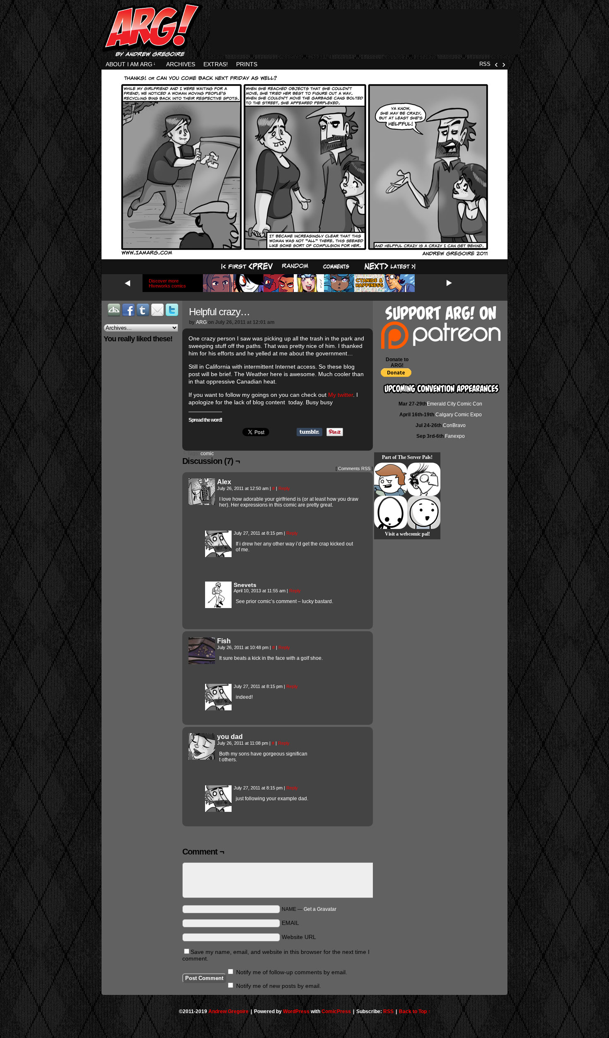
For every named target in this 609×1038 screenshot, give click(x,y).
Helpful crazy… (219, 311)
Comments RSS (354, 468)
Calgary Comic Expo (458, 415)
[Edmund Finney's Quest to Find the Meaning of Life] (423, 479)
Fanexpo (455, 436)
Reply (284, 488)
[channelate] (390, 479)
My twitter (340, 394)
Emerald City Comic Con (454, 404)
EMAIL (290, 923)
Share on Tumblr (309, 432)
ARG (201, 322)
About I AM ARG (131, 64)
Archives (180, 64)
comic (207, 453)
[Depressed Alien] (390, 512)
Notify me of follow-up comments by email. (291, 972)
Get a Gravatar (320, 909)
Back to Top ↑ (414, 1011)
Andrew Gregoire (228, 1011)
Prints (246, 64)
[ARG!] (218, 555)
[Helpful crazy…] (304, 254)
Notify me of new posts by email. (278, 985)
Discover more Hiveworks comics (167, 283)
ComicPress (336, 1011)
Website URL (299, 937)
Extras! (215, 64)
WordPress (296, 1011)
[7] (336, 267)
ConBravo (454, 425)
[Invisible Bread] (423, 512)
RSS (485, 64)
